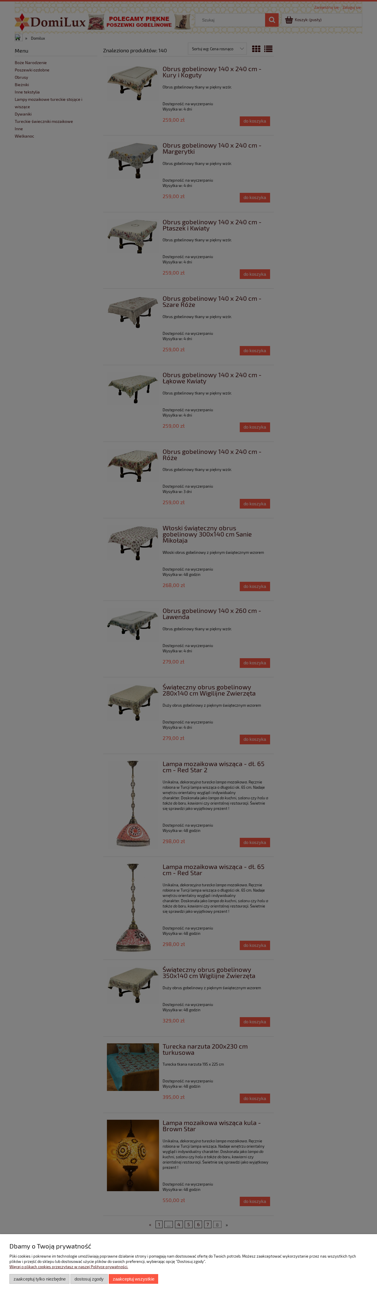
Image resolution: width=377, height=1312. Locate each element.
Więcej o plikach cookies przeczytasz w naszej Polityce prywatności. (68, 1266)
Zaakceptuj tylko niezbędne (40, 1278)
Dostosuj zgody (89, 1278)
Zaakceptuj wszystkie (133, 1278)
